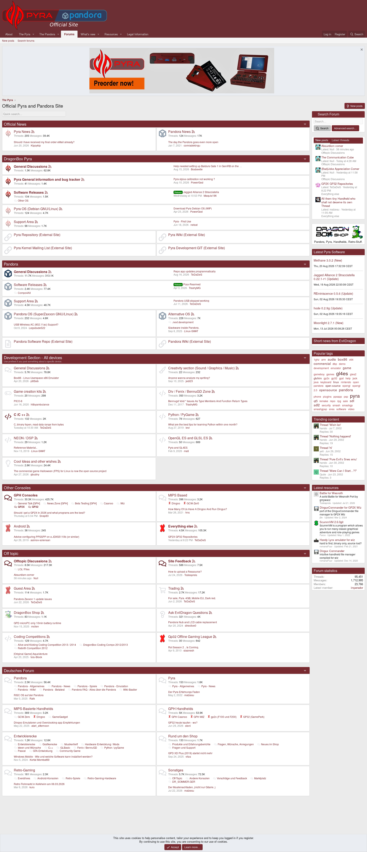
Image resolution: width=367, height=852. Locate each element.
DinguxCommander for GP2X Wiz (340, 507)
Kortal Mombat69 (39, 759)
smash (336, 405)
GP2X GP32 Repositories (183, 536)
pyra (355, 395)
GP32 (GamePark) (253, 716)
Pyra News (22, 131)
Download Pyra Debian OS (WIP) (193, 208)
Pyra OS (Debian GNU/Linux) (36, 208)
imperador (357, 588)
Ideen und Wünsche (29, 747)
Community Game (70, 750)
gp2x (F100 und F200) (223, 716)
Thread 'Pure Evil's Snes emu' (338, 459)
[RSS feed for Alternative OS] (192, 313)
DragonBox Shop (27, 612)
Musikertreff (71, 744)
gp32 (334, 378)
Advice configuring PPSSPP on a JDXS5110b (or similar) (46, 536)
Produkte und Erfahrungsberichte (191, 744)
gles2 (353, 374)
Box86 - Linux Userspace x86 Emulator (36, 378)
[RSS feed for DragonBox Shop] (42, 612)
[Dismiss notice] (361, 50)
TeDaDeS (196, 274)
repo (332, 401)
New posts (8, 40)
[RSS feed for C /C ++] (28, 414)
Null (36, 578)
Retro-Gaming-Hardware (102, 778)
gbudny (35, 474)
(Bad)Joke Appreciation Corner (340, 169)
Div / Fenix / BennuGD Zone (189, 391)
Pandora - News (61, 686)
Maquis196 (210, 195)
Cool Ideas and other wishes (35, 461)
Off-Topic (177, 778)
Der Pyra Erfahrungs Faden (184, 692)
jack (355, 378)
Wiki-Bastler (130, 689)
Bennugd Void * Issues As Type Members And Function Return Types (207, 401)
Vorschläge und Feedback (232, 778)
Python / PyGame (181, 414)
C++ (50, 747)
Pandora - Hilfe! (27, 689)
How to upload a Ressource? (185, 571)
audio (332, 359)
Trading (174, 588)
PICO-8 (18, 401)
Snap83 (44, 516)
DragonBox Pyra (18, 158)
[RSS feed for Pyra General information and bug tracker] (83, 179)
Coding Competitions (30, 636)
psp (346, 396)
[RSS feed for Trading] (182, 588)
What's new (88, 34)
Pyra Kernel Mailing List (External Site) (43, 247)
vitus (188, 756)
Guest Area (22, 588)
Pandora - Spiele (87, 686)
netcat (194, 224)
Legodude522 (37, 328)
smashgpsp (320, 409)
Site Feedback (179, 561)
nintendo (346, 382)
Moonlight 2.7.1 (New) (328, 323)
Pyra (171, 678)
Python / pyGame (114, 747)
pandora (346, 389)
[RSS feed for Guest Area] (33, 588)
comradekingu (192, 145)
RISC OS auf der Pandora (29, 695)
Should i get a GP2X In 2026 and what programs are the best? (49, 512)
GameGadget (60, 716)
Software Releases (29, 192)
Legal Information (137, 34)
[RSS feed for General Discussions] (50, 166)
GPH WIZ (198, 716)
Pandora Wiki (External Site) (189, 341)
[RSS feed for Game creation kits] (44, 391)
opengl (346, 385)
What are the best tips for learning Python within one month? (202, 424)
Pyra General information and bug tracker (47, 179)
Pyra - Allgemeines (183, 686)
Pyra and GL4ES (178, 447)
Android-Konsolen (47, 778)
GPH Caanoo (179, 716)
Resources (111, 34)
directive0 (190, 625)
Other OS (23, 200)
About (9, 34)
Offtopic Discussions (31, 561)
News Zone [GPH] (57, 503)
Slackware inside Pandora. (183, 327)
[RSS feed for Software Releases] (46, 192)
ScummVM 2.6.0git (331, 522)
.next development (182, 322)
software (341, 409)
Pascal (22, 750)
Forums (69, 34)
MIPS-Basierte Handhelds (33, 708)
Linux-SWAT (191, 331)
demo (342, 364)
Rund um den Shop (183, 736)
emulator (336, 368)
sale (345, 401)
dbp (335, 364)
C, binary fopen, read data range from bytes (39, 424)
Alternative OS (179, 313)
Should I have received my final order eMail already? (44, 142)
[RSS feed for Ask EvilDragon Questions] (210, 612)
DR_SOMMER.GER (183, 781)
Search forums (26, 40)
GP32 (35, 507)
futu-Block (36, 657)
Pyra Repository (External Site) (37, 234)
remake (323, 401)
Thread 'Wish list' (330, 425)
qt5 (316, 401)
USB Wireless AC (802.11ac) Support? (36, 324)
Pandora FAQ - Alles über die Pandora (94, 689)
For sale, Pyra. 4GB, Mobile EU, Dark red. (192, 598)
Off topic (11, 553)
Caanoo (108, 503)
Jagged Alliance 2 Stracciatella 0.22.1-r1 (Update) (334, 277)
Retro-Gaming (24, 770)
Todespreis (190, 575)
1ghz (316, 359)
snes (332, 409)
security (326, 405)
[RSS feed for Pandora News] (193, 131)
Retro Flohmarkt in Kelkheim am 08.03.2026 (39, 784)
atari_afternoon (40, 725)
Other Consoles (17, 487)
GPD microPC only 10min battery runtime (37, 623)
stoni (188, 725)
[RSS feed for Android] (28, 526)
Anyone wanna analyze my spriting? (189, 378)
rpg (339, 401)
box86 (342, 359)
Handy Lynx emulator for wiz (337, 540)
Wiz (122, 503)
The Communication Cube (337, 157)
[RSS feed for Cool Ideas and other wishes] (59, 461)
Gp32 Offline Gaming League (190, 636)
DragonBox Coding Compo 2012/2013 (105, 644)
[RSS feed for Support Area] (36, 221)
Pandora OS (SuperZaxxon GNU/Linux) (43, 313)
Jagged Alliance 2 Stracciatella (196, 192)
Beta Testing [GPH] (86, 503)
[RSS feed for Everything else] (196, 526)
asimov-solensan (40, 540)
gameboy (319, 374)
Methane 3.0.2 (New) (328, 260)
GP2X (21, 507)
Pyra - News (208, 686)
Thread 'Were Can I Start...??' (338, 471)
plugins (327, 396)
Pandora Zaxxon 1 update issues (33, 599)
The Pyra (24, 34)
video (351, 409)
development (321, 368)
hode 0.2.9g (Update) (328, 308)
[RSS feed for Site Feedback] (193, 561)
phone (317, 396)
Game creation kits (28, 391)
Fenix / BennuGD (87, 747)
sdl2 (317, 405)
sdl (352, 400)
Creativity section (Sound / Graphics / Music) (201, 368)
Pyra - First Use (182, 221)
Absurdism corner (24, 574)
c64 (351, 359)
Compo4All (24, 292)
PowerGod (197, 182)
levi (188, 427)
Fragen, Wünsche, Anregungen (236, 744)
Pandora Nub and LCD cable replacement (192, 622)
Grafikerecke (49, 744)
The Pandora (47, 34)
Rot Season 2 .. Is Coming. (183, 647)
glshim (318, 378)
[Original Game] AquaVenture (31, 654)
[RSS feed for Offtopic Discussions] (50, 561)
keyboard (325, 382)
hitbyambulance (40, 404)
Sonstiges (175, 770)
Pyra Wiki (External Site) (186, 234)
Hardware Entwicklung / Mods (102, 744)
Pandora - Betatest (54, 689)
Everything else (180, 526)
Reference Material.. (25, 447)
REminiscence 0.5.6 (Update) (333, 293)
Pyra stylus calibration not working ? (194, 179)
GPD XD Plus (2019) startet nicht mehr (190, 753)
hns (187, 512)
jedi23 (189, 381)
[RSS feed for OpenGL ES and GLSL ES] (210, 437)
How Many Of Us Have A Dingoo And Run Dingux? (197, 509)
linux (336, 382)
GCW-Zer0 (192, 503)
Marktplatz (260, 778)
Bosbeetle (197, 169)
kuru (32, 787)
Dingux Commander (332, 551)
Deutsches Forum (19, 670)
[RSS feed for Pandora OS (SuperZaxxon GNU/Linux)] (76, 313)
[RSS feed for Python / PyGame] (197, 414)
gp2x (326, 378)
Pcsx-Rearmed (187, 284)
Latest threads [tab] (340, 140)
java (316, 382)
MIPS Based (177, 495)
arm (323, 359)
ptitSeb (35, 381)
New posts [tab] (321, 140)
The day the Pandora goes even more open (193, 142)
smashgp (347, 405)
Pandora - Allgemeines (31, 686)
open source (332, 386)
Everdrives (24, 778)
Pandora (11, 264)
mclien (35, 626)
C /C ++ (19, 414)
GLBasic (65, 747)
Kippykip (36, 145)
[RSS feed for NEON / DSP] (36, 437)
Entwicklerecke (25, 736)
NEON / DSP (24, 437)
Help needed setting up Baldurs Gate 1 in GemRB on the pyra (209, 166)
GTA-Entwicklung (42, 750)
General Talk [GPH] (29, 503)
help (348, 378)
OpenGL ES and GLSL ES (188, 437)
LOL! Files (24, 569)
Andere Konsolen (199, 778)
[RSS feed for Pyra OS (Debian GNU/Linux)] (60, 208)
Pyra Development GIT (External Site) (196, 247)
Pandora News (179, 131)
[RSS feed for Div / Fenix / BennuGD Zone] (213, 391)
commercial (322, 363)
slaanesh (189, 650)
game (347, 367)
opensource (328, 389)
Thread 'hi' (326, 448)
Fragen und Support (183, 747)
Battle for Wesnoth (331, 493)
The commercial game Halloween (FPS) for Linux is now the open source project (60, 471)
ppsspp (337, 396)
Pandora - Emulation (116, 686)
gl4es (342, 373)
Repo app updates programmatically (195, 271)
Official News (15, 124)
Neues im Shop (270, 744)
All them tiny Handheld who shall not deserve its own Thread (338, 202)
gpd (341, 378)
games (330, 374)
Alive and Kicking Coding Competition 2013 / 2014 (47, 644)
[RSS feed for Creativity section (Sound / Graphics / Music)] (237, 368)
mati (186, 451)
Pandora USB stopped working (191, 300)
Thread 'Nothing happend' (335, 436)
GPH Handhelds (180, 708)
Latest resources (326, 487)
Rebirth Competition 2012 (33, 648)
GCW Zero (24, 716)
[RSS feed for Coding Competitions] (48, 636)
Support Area (24, 221)
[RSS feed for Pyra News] (33, 131)
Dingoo (175, 503)
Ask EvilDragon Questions (188, 612)
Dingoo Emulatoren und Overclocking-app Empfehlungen (47, 722)
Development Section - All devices (33, 357)
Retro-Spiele (73, 778)
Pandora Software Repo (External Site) (43, 341)
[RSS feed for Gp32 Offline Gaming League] (214, 636)
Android (20, 526)
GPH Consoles (26, 495)
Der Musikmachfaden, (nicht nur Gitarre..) (192, 787)
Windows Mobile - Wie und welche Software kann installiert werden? (53, 756)
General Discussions (30, 166)
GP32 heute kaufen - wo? (183, 722)
